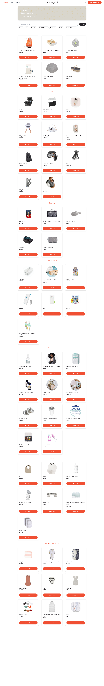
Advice (18, 2)
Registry (5, 2)
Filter (83, 24)
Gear (27, 27)
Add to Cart (28, 57)
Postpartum (53, 27)
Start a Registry (94, 2)
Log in (84, 2)
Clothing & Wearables (71, 27)
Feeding (61, 27)
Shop (11, 2)
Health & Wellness (43, 27)
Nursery (21, 27)
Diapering (33, 27)
